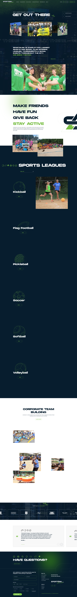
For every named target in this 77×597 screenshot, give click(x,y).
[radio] (16, 589)
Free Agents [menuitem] (43, 577)
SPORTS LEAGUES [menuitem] (68, 13)
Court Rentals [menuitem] (43, 580)
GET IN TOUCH (17, 563)
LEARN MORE (38, 419)
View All (22, 171)
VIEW (19, 196)
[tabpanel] (38, 536)
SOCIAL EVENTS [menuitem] (68, 16)
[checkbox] (25, 590)
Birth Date (14, 582)
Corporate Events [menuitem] (55, 576)
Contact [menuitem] (42, 588)
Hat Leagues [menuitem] (43, 576)
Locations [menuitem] (42, 587)
